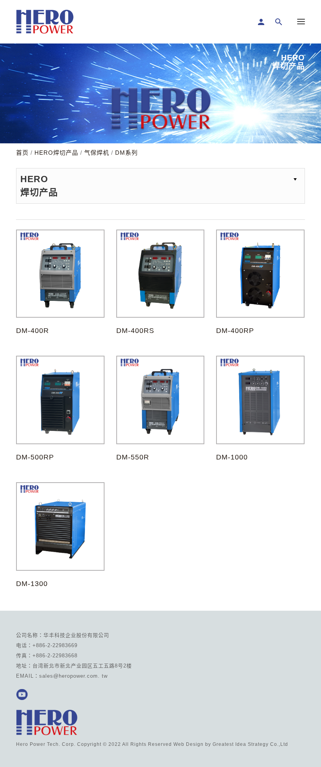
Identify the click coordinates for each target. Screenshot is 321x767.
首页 (22, 152)
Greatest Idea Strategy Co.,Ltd (250, 744)
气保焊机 (96, 152)
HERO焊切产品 (56, 152)
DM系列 (126, 152)
